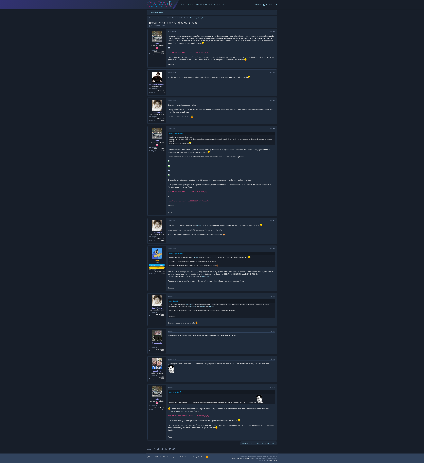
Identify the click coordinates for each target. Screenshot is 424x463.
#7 (274, 296)
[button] (211, 4)
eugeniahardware (156, 84)
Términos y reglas (172, 457)
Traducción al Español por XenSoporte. (243, 458)
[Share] (271, 32)
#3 (274, 101)
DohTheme (273, 460)
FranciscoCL (157, 343)
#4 (274, 129)
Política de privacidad (187, 457)
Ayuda (197, 457)
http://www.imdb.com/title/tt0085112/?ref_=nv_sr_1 (188, 191)
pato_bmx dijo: (174, 392)
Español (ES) (161, 457)
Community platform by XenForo (258, 457)
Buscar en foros (157, 12)
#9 (274, 359)
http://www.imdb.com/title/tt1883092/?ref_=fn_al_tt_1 (189, 416)
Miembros (218, 5)
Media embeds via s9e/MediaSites (266, 458)
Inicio (183, 5)
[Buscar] (276, 5)
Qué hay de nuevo (203, 5)
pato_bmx (202, 306)
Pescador (193, 306)
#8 (274, 331)
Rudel (152, 26)
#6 (274, 249)
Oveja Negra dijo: (175, 134)
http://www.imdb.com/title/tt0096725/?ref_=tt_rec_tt (188, 201)
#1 (274, 32)
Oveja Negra (157, 112)
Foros (190, 5)
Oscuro (151, 457)
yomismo (205, 276)
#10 (273, 387)
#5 (274, 221)
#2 (274, 73)
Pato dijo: (172, 301)
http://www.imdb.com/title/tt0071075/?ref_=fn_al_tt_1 (189, 52)
